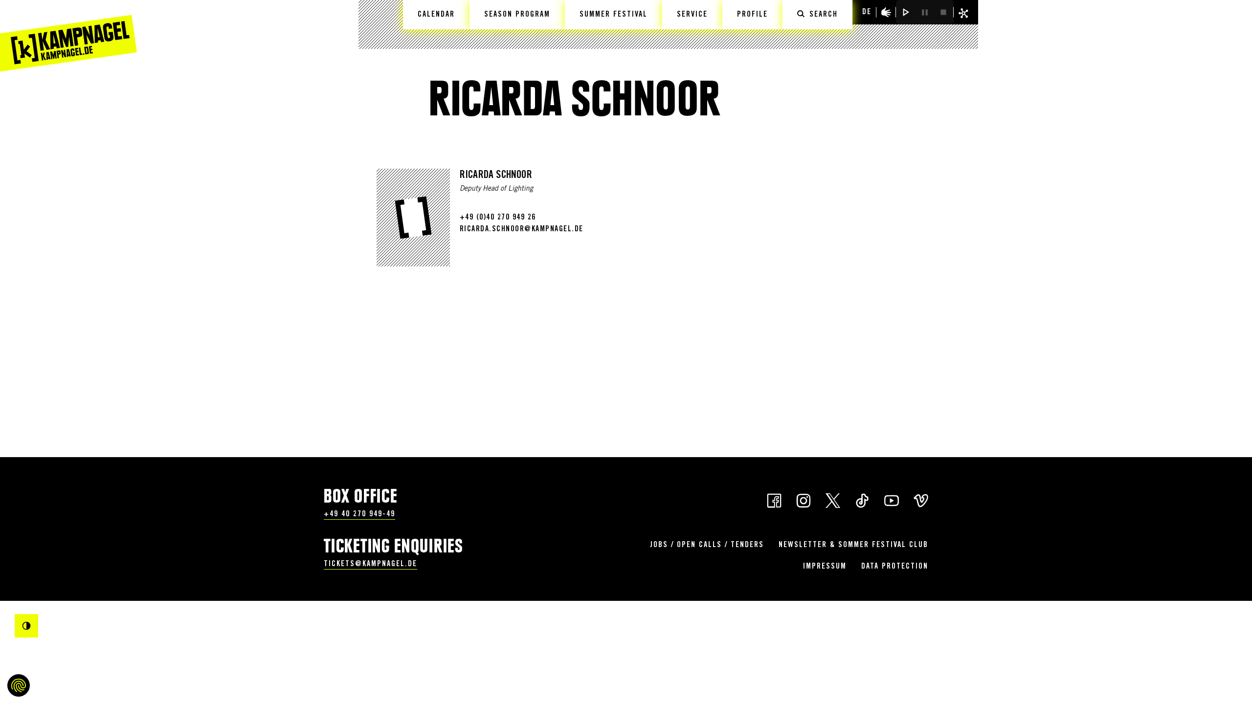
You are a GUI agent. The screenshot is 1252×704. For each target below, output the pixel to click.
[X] (833, 499)
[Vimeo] (921, 499)
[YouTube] (891, 499)
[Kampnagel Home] (68, 35)
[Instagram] (803, 499)
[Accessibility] (886, 12)
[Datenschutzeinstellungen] (18, 685)
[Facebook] (774, 499)
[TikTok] (862, 499)
